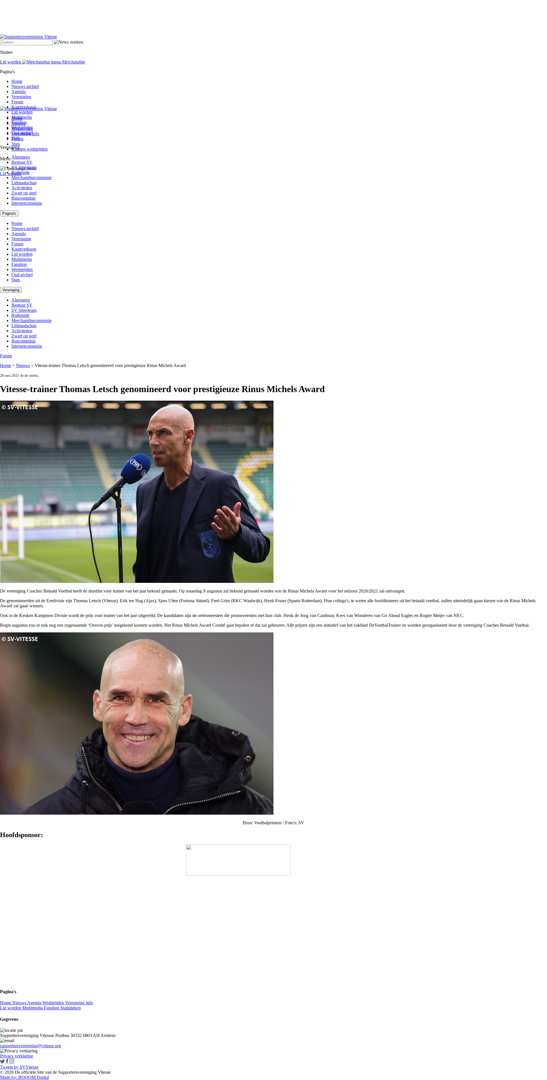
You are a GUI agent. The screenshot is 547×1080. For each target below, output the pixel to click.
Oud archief (22, 132)
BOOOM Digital (33, 1077)
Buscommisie (23, 198)
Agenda (18, 91)
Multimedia (21, 117)
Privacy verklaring (16, 1056)
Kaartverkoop (23, 106)
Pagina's (9, 213)
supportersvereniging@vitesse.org (30, 1045)
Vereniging (21, 96)
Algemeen (20, 157)
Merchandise (73, 62)
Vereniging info (79, 1002)
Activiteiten (21, 187)
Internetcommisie (26, 203)
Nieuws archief (25, 86)
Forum (17, 101)
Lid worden (10, 173)
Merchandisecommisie (31, 177)
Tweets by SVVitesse (19, 1067)
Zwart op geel (23, 192)
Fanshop (19, 122)
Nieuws (23, 365)
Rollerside (20, 172)
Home (17, 81)
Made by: (8, 1077)
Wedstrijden (22, 127)
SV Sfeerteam (23, 167)
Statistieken (70, 1007)
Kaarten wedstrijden (29, 149)
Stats (15, 144)
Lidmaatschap (23, 182)
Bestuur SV (21, 162)
